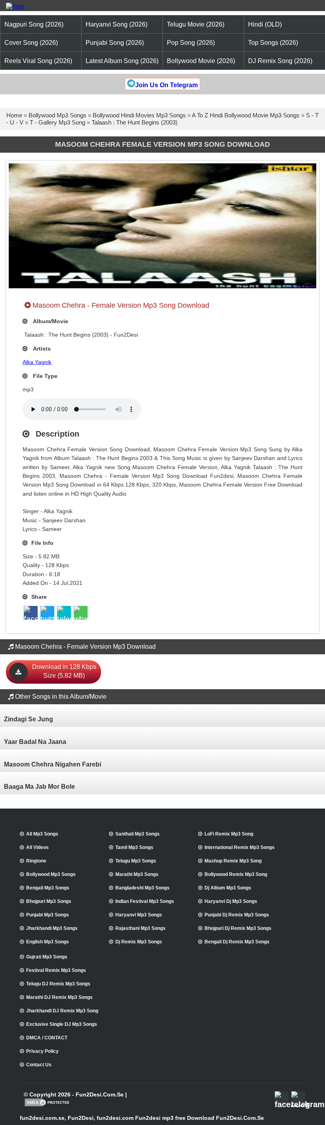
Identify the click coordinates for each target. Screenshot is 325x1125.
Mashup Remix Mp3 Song (233, 861)
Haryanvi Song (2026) (116, 24)
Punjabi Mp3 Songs (47, 915)
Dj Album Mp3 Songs (228, 888)
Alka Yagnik (37, 362)
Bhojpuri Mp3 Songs (48, 901)
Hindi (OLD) (265, 24)
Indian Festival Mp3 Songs (144, 901)
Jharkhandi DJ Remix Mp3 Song (62, 1011)
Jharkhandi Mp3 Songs (52, 928)
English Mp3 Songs (47, 942)
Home (14, 115)
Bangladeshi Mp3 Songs (142, 888)
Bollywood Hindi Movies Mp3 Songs (139, 115)
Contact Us (39, 1065)
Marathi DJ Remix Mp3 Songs (59, 997)
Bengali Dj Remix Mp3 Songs (237, 942)
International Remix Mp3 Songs (240, 847)
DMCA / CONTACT (46, 1038)
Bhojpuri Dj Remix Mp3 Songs (238, 928)
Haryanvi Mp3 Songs (138, 915)
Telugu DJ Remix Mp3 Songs (58, 984)
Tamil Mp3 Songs (134, 847)
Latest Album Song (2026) (122, 60)
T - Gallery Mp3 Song (57, 122)
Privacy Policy (42, 1051)
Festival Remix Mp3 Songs (56, 970)
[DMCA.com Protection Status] (48, 1105)
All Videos (37, 847)
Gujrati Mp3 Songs (46, 957)
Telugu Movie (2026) (195, 24)
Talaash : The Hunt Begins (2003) (135, 122)
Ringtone (36, 861)
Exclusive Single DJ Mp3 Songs (61, 1024)
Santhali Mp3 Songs (137, 834)
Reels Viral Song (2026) (38, 60)
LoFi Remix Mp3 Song (229, 834)
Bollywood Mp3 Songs (57, 115)
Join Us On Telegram (166, 85)
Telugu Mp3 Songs (135, 861)
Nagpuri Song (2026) (33, 24)
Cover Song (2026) (31, 42)
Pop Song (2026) (191, 42)
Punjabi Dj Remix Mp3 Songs (237, 915)
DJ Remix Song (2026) (280, 60)
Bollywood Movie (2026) (201, 60)
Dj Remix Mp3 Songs (138, 942)
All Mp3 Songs (42, 834)
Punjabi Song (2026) (115, 42)
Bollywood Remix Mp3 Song (236, 874)
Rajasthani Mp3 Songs (140, 928)
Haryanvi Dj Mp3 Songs (231, 901)
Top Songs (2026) (273, 42)
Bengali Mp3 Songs (47, 888)
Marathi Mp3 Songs (137, 874)
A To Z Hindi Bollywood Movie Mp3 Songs (246, 115)
